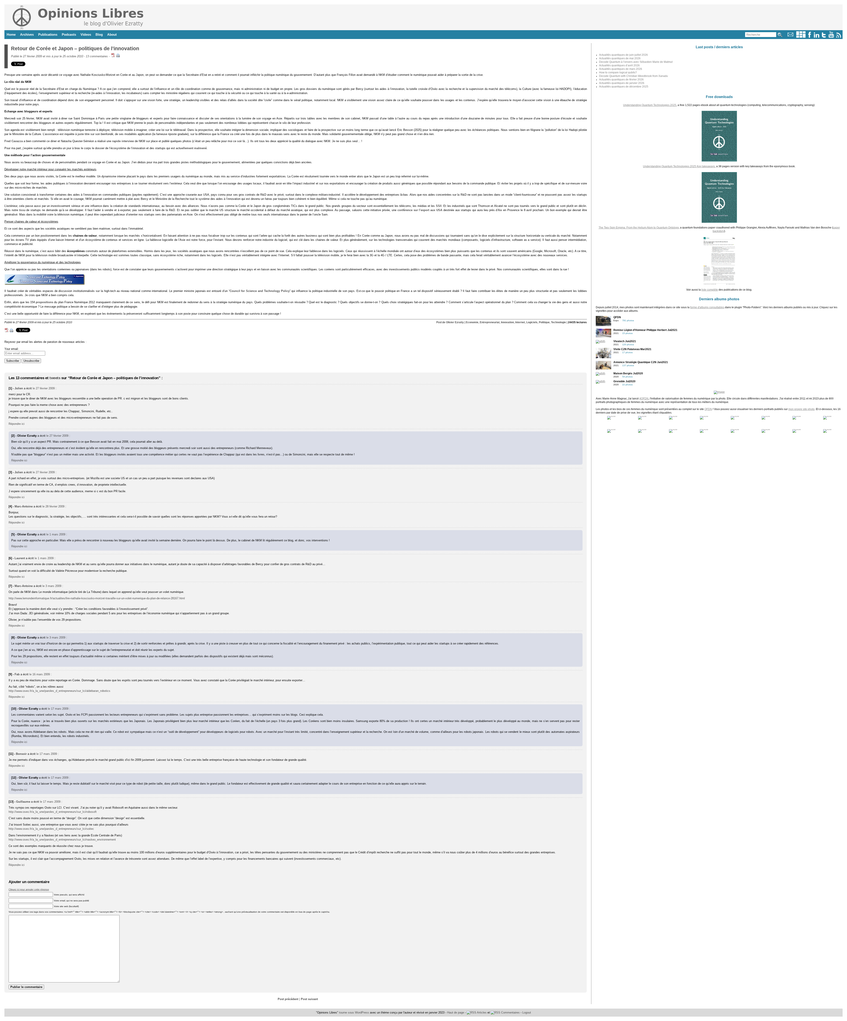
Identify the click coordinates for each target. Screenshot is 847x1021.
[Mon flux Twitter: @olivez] (824, 36)
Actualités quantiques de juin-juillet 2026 (623, 55)
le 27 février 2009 (44, 388)
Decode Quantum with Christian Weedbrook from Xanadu (633, 76)
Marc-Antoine (24, 506)
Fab (17, 674)
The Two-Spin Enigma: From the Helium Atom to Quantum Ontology (639, 227)
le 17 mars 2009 (58, 708)
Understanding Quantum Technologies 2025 (649, 105)
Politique (544, 322)
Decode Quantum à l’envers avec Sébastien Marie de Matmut (636, 62)
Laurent (20, 558)
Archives (27, 34)
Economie (472, 322)
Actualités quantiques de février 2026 (621, 79)
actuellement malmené (191, 148)
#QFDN (643, 398)
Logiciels (532, 322)
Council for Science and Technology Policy (260, 291)
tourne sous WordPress (354, 1012)
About (112, 34)
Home (11, 34)
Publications (47, 34)
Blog (99, 34)
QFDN (708, 409)
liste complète (709, 289)
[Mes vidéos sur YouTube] (831, 36)
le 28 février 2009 (53, 506)
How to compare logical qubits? (618, 72)
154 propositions (41, 302)
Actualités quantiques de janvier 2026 (621, 83)
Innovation (507, 322)
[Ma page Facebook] (809, 36)
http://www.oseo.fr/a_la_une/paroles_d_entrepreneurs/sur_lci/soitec (51, 828)
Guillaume (23, 801)
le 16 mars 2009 (39, 674)
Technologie (558, 322)
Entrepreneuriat (490, 322)
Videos (86, 34)
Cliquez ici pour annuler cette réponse (29, 889)
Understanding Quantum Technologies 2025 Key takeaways (679, 166)
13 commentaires (97, 56)
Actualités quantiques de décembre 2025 (623, 86)
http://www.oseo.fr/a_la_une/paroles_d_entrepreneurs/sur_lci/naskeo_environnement (62, 839)
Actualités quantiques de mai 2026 (620, 58)
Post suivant (309, 999)
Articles (481, 1012)
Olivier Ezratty (455, 322)
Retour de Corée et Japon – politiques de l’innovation (75, 48)
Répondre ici (16, 423)
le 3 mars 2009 (51, 586)
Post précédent (288, 999)
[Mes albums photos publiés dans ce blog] (801, 36)
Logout (526, 1012)
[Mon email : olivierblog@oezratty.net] (790, 36)
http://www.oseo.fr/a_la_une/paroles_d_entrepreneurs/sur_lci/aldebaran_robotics (59, 690)
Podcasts (69, 34)
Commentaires (510, 1012)
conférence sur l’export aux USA (419, 210)
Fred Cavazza (13, 141)
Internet (520, 322)
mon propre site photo (801, 409)
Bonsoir (21, 754)
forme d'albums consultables (707, 307)
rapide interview (123, 141)
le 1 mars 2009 (55, 534)
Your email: (11, 349)
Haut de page (455, 1012)
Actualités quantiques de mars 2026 (620, 69)
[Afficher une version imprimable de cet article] (118, 56)
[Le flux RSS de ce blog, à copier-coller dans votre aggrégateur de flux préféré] (839, 36)
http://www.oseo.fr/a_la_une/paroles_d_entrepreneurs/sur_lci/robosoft (53, 811)
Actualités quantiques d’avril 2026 (619, 65)
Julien (19, 388)
